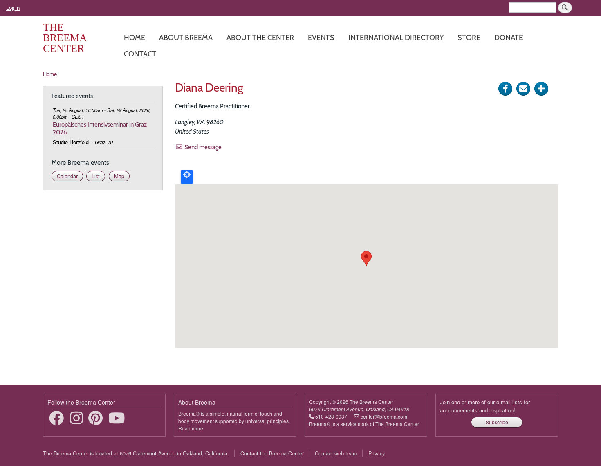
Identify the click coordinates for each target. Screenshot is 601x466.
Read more (190, 428)
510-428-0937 (331, 416)
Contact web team (336, 453)
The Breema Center (65, 37)
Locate (187, 177)
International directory (396, 37)
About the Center (260, 37)
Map (119, 176)
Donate (508, 37)
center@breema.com (384, 416)
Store (468, 37)
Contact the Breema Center (272, 453)
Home (134, 37)
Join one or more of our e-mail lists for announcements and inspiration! (485, 406)
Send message (203, 147)
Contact (140, 53)
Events (321, 37)
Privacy (376, 453)
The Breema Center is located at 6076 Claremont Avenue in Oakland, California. (136, 453)
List (96, 176)
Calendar (67, 176)
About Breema (186, 37)
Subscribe (497, 422)
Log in (13, 7)
